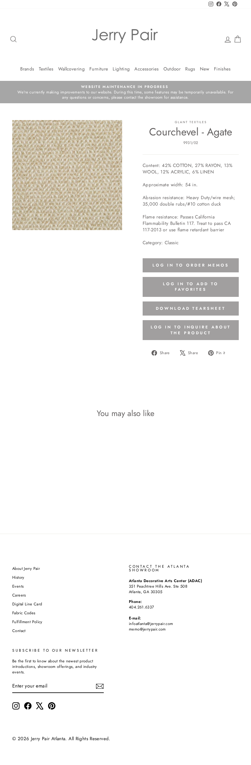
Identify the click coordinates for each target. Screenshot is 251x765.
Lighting (121, 69)
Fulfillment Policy (27, 622)
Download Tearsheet (190, 308)
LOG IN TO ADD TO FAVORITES (190, 286)
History (18, 577)
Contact (19, 631)
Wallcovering (71, 69)
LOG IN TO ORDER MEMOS (190, 265)
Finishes (222, 69)
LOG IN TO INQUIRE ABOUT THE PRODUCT (191, 329)
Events (18, 586)
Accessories (146, 69)
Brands (27, 69)
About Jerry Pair (26, 568)
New (204, 69)
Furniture (98, 69)
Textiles (46, 69)
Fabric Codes (24, 613)
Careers (19, 595)
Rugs (190, 69)
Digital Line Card (27, 604)
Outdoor (172, 69)
